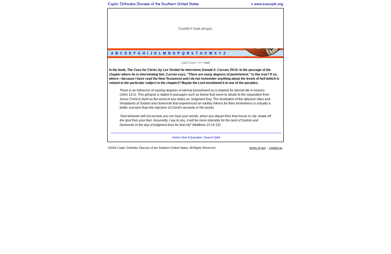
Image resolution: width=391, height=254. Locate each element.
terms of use (257, 147)
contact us (275, 147)
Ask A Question (192, 137)
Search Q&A (212, 137)
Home (176, 137)
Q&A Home (188, 62)
